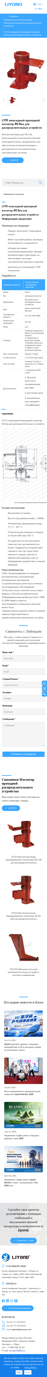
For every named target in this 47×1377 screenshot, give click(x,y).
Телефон (6, 692)
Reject (19, 1372)
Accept (27, 1372)
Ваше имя (8, 652)
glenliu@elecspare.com (21, 1329)
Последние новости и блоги (23, 1002)
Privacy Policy (31, 1367)
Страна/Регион (10, 679)
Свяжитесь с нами (25, 1240)
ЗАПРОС (14, 160)
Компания (7, 705)
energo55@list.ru (17, 1350)
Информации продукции (14, 194)
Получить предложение (19, 1308)
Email (5, 665)
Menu (40, 9)
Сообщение (9, 719)
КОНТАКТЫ (8, 1317)
